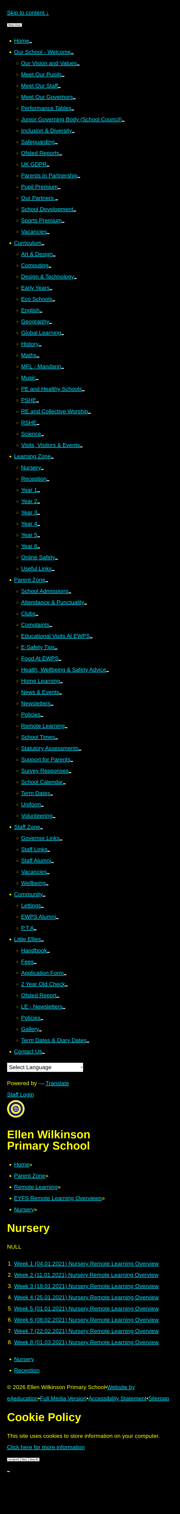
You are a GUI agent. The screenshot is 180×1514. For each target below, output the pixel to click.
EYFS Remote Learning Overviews (58, 1198)
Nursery (24, 1209)
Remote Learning (36, 1187)
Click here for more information (46, 1447)
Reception (27, 1370)
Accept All (13, 1459)
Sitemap (158, 1398)
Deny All (34, 1459)
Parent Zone (29, 1176)
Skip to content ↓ (28, 12)
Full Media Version (63, 1398)
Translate (57, 1083)
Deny (24, 1459)
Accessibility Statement (117, 1398)
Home (21, 1164)
